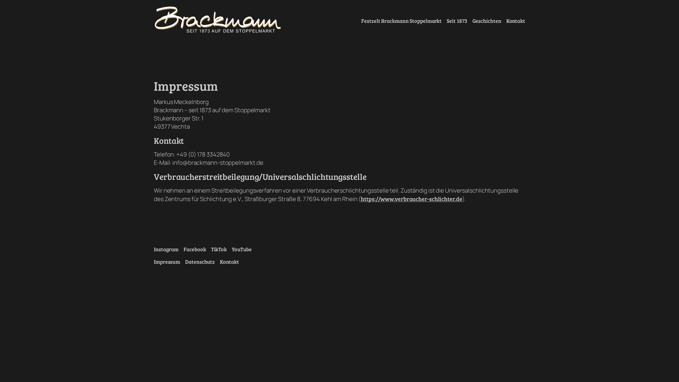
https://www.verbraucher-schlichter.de (411, 199)
